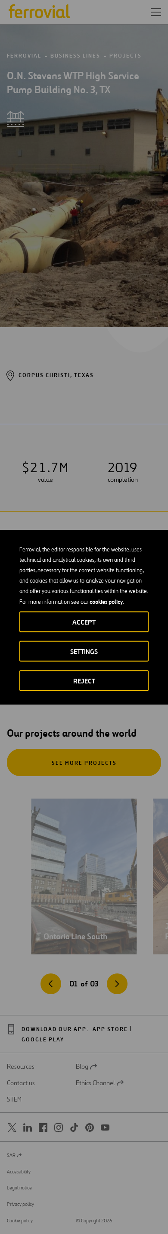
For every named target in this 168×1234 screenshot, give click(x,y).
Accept (84, 621)
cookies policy (106, 601)
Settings (84, 651)
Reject (84, 680)
